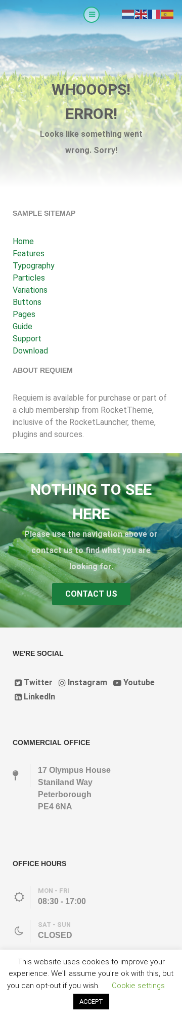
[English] (141, 13)
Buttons (27, 302)
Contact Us (91, 594)
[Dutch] (128, 13)
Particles (29, 278)
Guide (22, 326)
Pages (24, 314)
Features (28, 253)
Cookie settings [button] (138, 985)
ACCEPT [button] (91, 1001)
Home (23, 241)
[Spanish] (167, 13)
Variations (30, 290)
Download (30, 351)
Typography (34, 265)
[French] (154, 13)
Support (27, 338)
